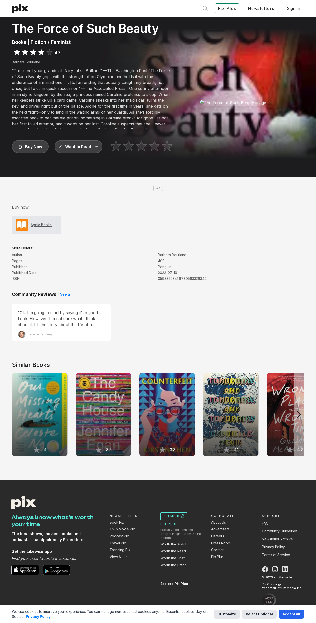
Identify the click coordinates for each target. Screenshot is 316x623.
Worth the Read (173, 551)
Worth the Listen (173, 565)
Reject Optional (259, 614)
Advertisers (220, 529)
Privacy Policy (273, 547)
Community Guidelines (280, 531)
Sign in (293, 8)
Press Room (221, 543)
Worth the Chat (172, 558)
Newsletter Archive (277, 539)
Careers (217, 536)
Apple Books (41, 225)
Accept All (291, 614)
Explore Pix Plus (174, 584)
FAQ (265, 523)
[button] (30, 146)
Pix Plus (217, 557)
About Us (218, 522)
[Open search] (205, 8)
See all (65, 294)
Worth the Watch (173, 544)
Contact (217, 550)
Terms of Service (276, 555)
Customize (226, 614)
